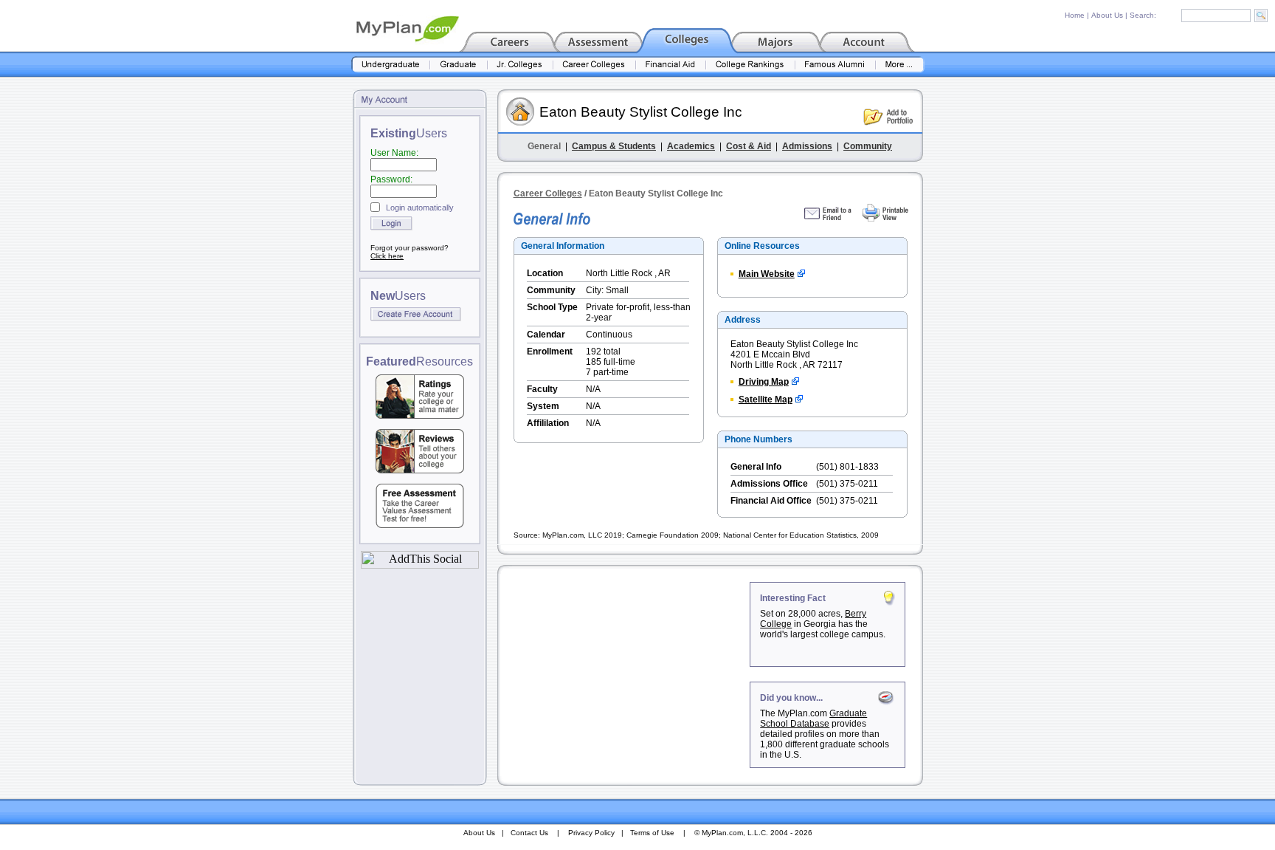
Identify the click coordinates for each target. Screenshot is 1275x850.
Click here (387, 256)
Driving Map (764, 382)
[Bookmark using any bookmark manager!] (420, 564)
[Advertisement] (625, 674)
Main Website (767, 274)
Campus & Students (614, 146)
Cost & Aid (748, 146)
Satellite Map (765, 399)
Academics (691, 146)
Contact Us (529, 833)
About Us (1107, 15)
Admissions (807, 146)
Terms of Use (652, 833)
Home (1075, 15)
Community (867, 146)
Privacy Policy (591, 833)
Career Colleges (548, 193)
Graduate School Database (813, 718)
